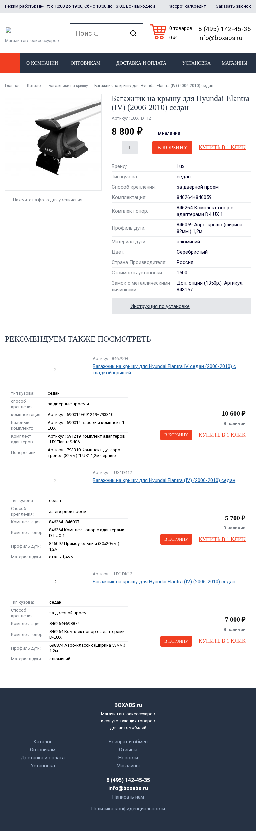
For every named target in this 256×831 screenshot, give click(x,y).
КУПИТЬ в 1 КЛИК (222, 147)
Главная (13, 85)
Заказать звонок (233, 6)
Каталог (34, 85)
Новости (128, 758)
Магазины (234, 63)
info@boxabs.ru (220, 38)
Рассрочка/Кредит (187, 6)
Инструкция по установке (160, 306)
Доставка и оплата (141, 63)
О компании (42, 63)
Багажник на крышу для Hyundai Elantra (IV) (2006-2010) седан (164, 480)
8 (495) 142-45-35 (224, 29)
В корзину (172, 147)
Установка (196, 63)
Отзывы (128, 750)
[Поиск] (133, 33)
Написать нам (128, 797)
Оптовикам (85, 63)
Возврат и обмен (128, 742)
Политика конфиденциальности (128, 809)
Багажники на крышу (68, 85)
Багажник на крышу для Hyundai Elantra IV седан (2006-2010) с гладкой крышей (164, 369)
